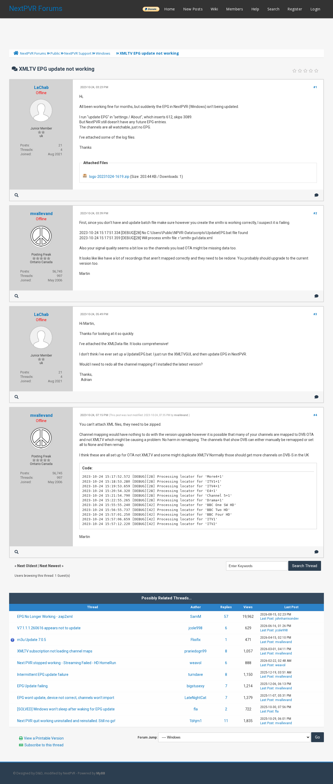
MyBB (100, 773)
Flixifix (196, 640)
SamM (195, 616)
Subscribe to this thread (43, 745)
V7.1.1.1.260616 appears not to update (49, 628)
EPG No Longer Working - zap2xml (45, 616)
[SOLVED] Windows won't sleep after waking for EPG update (66, 709)
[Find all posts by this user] (16, 195)
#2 (315, 213)
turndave (195, 674)
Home (169, 9)
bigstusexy (195, 686)
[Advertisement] (166, 32)
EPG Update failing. (32, 686)
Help (255, 9)
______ (151, 9)
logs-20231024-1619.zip (109, 176)
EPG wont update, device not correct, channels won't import (65, 698)
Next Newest (50, 566)
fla (196, 709)
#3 (315, 314)
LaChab (41, 87)
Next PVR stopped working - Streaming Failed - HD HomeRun (66, 663)
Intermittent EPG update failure (42, 674)
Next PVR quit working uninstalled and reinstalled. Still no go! (66, 721)
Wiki (214, 9)
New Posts (193, 9)
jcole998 (195, 628)
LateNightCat (195, 698)
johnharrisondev (287, 618)
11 (226, 721)
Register (294, 9)
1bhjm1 (195, 721)
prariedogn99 (195, 651)
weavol (195, 663)
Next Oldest (27, 566)
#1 (315, 87)
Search (273, 9)
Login (315, 9)
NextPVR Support (77, 53)
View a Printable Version (44, 738)
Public (55, 53)
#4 (315, 415)
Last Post (267, 618)
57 (226, 616)
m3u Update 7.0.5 (31, 640)
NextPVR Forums (35, 8)
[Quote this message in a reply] (316, 195)
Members (234, 9)
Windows (103, 53)
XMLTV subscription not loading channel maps (54, 651)
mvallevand (41, 213)
